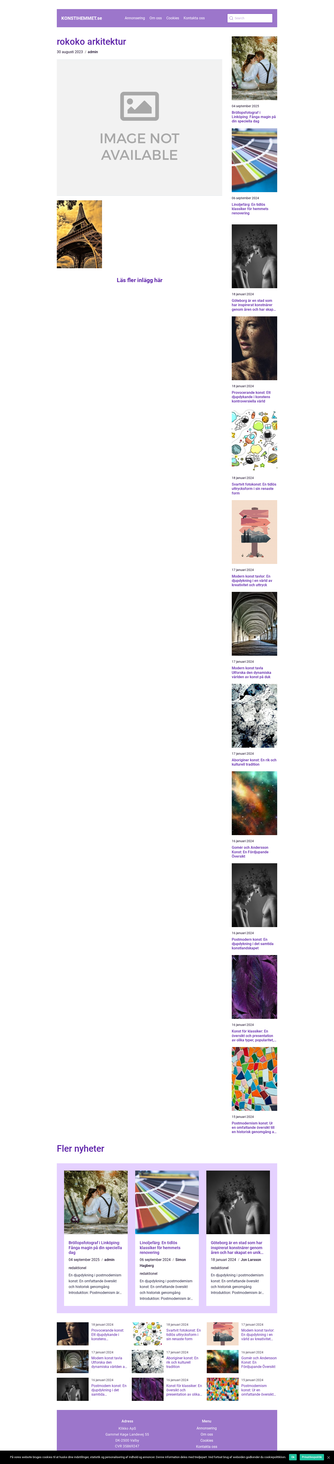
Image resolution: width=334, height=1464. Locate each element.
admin (93, 52)
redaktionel (77, 1268)
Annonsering (135, 18)
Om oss (156, 18)
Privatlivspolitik (312, 1457)
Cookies (172, 18)
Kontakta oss (194, 18)
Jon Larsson (251, 1260)
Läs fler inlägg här (139, 280)
